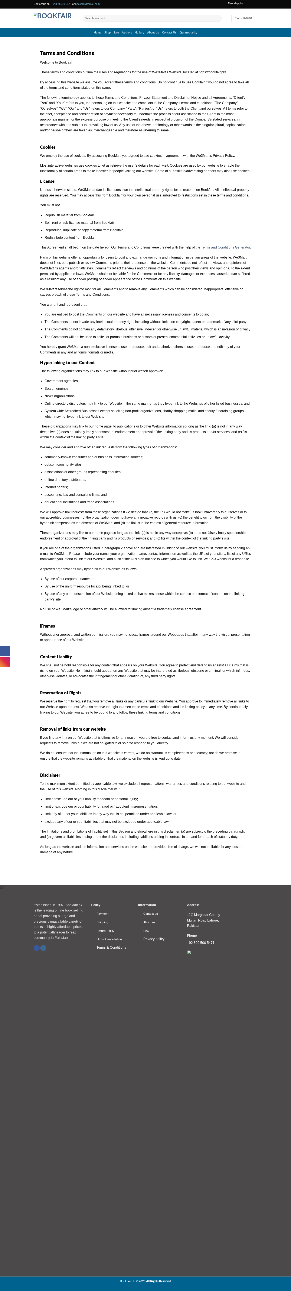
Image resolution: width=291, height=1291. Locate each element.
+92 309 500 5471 (61, 4)
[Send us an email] (255, 4)
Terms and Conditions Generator (225, 247)
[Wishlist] (226, 18)
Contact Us (169, 32)
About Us (153, 32)
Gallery (139, 32)
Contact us (150, 913)
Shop (107, 32)
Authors (127, 32)
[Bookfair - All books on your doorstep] (55, 18)
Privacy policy (153, 939)
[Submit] (217, 18)
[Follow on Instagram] (251, 4)
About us (149, 922)
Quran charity (188, 32)
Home (97, 32)
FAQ (146, 930)
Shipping (102, 922)
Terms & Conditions (111, 947)
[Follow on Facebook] (247, 4)
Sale (116, 32)
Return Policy (105, 930)
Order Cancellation (109, 939)
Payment (102, 913)
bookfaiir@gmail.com (87, 4)
